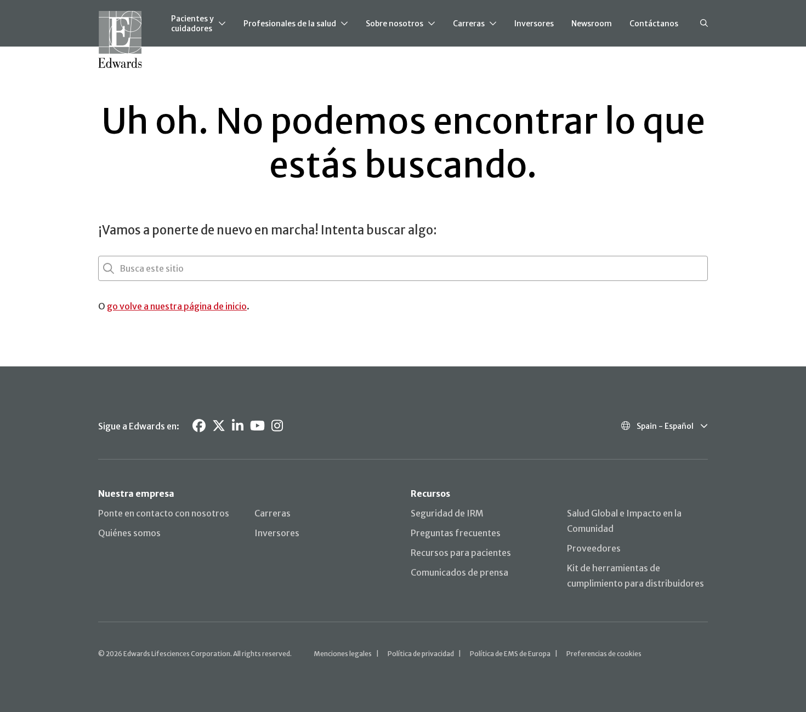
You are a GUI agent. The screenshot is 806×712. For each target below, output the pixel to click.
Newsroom (591, 23)
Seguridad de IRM (447, 513)
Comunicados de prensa (459, 572)
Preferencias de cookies (604, 654)
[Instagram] (277, 426)
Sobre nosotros (394, 23)
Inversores (534, 23)
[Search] (704, 23)
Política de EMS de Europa (510, 654)
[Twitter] (218, 426)
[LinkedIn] (237, 426)
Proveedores (594, 548)
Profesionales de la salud (289, 23)
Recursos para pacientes (461, 552)
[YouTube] (257, 426)
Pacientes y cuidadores (192, 23)
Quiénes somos (129, 532)
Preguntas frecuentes (456, 532)
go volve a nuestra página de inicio (177, 306)
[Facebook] (199, 426)
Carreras (469, 23)
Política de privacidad (421, 654)
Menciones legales (343, 654)
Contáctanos (653, 23)
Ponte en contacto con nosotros (163, 513)
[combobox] (121, 268)
